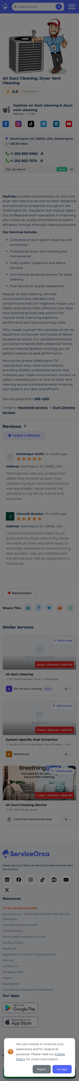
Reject (41, 1069)
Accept (62, 1069)
